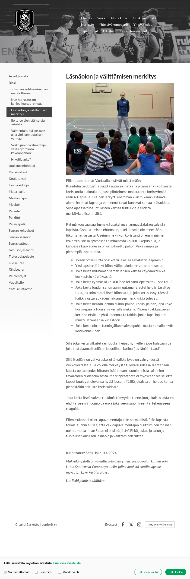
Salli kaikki (175, 572)
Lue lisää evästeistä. (67, 563)
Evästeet (111, 524)
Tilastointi (45, 572)
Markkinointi (71, 572)
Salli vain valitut (148, 572)
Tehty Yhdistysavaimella (159, 524)
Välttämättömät (18, 572)
